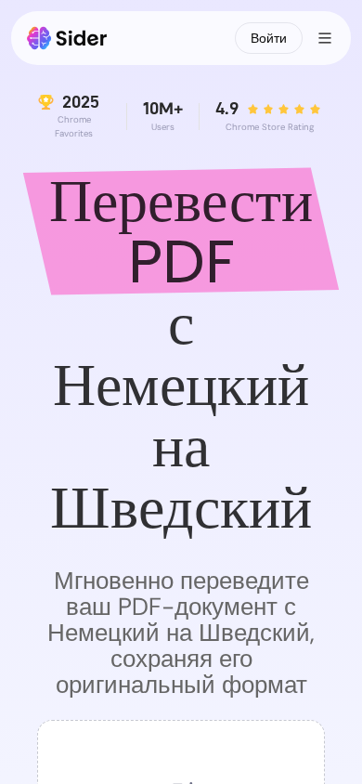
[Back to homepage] (67, 38)
